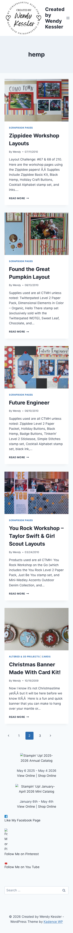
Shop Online (47, 776)
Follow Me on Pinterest (21, 854)
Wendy (17, 151)
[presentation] (36, 100)
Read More (19, 198)
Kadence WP (53, 922)
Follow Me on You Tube (21, 867)
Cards (46, 656)
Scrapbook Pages (21, 127)
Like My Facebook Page (22, 820)
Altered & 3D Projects (24, 656)
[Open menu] (68, 18)
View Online (26, 776)
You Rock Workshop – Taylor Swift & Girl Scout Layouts (36, 536)
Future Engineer (29, 402)
